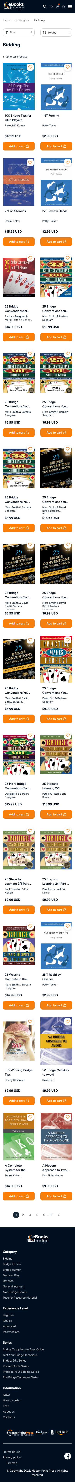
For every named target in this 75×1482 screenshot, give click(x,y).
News (6, 1394)
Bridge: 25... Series (14, 1360)
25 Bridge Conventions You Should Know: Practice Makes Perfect (54, 690)
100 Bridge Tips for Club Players (18, 118)
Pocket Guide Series (16, 1366)
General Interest (13, 1286)
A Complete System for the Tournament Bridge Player (18, 1168)
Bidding (7, 1258)
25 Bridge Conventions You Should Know (54, 309)
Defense (8, 1280)
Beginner (8, 1315)
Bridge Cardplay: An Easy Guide (23, 1349)
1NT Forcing (50, 115)
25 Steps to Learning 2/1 (51, 786)
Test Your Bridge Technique (20, 1355)
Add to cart (17, 146)
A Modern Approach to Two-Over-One (55, 1168)
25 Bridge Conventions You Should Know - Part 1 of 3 (18, 404)
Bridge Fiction (12, 1264)
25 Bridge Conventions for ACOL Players (16, 309)
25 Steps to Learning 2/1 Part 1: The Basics (18, 881)
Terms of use (12, 1451)
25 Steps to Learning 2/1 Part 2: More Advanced (56, 881)
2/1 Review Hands (54, 211)
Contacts (9, 1417)
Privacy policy (12, 1457)
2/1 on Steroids (15, 211)
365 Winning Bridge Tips (18, 1072)
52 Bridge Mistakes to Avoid (55, 1072)
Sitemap (12, 1462)
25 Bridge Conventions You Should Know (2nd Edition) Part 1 (17, 595)
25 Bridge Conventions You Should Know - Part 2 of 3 (55, 404)
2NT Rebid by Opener (51, 977)
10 (52, 1214)
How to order (11, 1400)
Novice (7, 1320)
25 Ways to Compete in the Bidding (16, 977)
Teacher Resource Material (20, 1297)
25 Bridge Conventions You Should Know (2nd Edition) (55, 500)
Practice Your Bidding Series (21, 1371)
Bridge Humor (12, 1269)
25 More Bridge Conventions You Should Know (16, 786)
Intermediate (11, 1331)
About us (9, 1411)
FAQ (6, 1406)
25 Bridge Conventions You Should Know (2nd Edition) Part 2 (55, 595)
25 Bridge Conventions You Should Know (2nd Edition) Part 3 (17, 690)
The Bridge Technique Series (21, 1377)
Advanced (9, 1326)
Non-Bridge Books (15, 1292)
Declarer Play (11, 1275)
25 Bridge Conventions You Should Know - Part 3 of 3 (18, 500)
